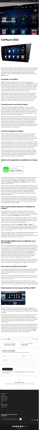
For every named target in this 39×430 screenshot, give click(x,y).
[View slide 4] (21, 386)
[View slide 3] (20, 386)
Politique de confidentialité (19, 371)
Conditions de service (29, 371)
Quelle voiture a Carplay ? (9, 344)
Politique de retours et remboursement (4, 405)
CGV (2, 401)
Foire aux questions (4, 398)
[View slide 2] (19, 386)
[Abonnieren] (21, 419)
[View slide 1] (17, 386)
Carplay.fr (19, 5)
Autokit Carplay (24, 344)
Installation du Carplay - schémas (4, 396)
